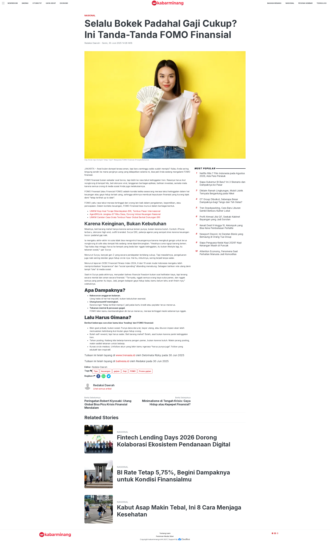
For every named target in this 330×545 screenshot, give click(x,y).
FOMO (133, 371)
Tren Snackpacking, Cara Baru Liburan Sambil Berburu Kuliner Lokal (220, 209)
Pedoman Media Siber (165, 536)
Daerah (25, 3)
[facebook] (98, 376)
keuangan (105, 371)
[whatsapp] (103, 376)
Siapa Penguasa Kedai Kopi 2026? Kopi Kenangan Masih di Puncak (221, 244)
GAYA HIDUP (51, 3)
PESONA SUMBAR (305, 3)
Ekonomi (64, 3)
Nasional (290, 3)
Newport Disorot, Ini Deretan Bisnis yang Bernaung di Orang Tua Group (221, 235)
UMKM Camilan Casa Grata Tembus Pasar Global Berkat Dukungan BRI (125, 217)
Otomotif (37, 3)
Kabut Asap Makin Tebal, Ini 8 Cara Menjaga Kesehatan (179, 511)
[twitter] (109, 376)
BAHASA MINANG (274, 3)
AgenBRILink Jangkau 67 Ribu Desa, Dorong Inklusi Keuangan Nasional (125, 214)
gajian (116, 371)
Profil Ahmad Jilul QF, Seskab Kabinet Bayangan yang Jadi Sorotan (220, 218)
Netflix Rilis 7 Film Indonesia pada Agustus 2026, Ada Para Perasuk (222, 174)
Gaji (125, 371)
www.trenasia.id (125, 355)
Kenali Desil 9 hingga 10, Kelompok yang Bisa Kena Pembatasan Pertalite (221, 226)
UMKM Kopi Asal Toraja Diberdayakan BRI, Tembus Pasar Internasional (125, 211)
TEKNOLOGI (322, 3)
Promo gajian (145, 371)
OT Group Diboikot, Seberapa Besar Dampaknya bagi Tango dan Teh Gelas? (221, 200)
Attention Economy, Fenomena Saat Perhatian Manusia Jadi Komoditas (219, 253)
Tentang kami (164, 533)
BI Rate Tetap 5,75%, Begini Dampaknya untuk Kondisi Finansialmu (173, 476)
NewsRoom (13, 3)
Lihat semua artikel (102, 388)
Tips (96, 371)
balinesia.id (122, 361)
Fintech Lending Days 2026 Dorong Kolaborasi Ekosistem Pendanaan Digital (173, 441)
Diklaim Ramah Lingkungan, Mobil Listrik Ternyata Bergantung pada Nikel (221, 192)
